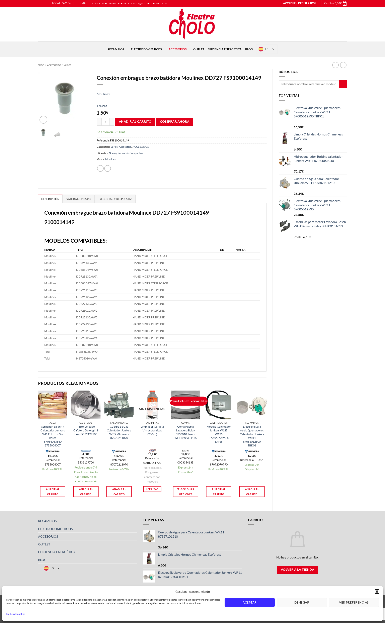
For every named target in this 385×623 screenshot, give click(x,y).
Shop (41, 65)
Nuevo (113, 153)
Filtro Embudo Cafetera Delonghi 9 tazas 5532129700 (85, 430)
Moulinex (103, 94)
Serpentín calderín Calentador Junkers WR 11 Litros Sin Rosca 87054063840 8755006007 (53, 436)
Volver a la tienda (297, 569)
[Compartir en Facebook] (100, 168)
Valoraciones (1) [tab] (78, 199)
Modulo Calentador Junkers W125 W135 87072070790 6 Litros (219, 434)
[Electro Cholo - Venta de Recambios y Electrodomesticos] (192, 24)
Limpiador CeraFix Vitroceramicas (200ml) (152, 430)
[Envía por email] (107, 168)
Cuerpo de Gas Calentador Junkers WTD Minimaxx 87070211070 (119, 432)
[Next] (84, 98)
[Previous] (44, 98)
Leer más (152, 489)
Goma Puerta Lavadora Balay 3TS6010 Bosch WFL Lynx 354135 (185, 432)
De (222, 249)
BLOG (249, 49)
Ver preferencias (354, 602)
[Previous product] (343, 65)
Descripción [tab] (50, 199)
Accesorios (125, 146)
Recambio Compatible (130, 153)
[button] (377, 592)
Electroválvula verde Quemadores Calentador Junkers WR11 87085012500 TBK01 (252, 436)
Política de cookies (15, 613)
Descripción (143, 249)
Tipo (79, 249)
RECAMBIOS (115, 49)
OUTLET (198, 49)
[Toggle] (134, 521)
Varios (67, 65)
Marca (49, 249)
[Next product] (335, 65)
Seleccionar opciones (185, 491)
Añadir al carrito (135, 121)
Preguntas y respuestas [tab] (115, 199)
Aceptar (249, 602)
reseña (102, 105)
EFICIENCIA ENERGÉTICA (225, 49)
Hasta (241, 249)
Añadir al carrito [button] (53, 491)
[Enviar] (343, 84)
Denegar (301, 602)
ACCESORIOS (178, 49)
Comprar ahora (174, 121)
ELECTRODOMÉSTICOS (146, 49)
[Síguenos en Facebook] (40, 3)
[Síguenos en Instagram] (44, 3)
